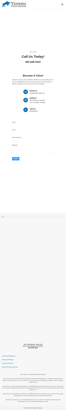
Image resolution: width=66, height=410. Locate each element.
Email (13, 130)
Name (14, 122)
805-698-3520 (33, 62)
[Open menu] (62, 4)
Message (14, 145)
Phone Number (16, 137)
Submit (16, 158)
